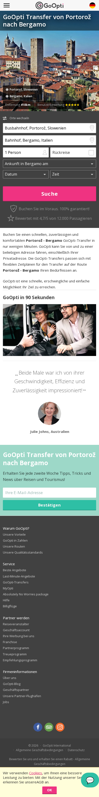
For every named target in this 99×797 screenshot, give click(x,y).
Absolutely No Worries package (26, 594)
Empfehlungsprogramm (20, 660)
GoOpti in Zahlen (15, 540)
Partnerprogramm (16, 648)
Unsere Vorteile (14, 534)
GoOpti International (57, 745)
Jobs (6, 702)
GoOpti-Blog (11, 684)
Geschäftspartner (16, 690)
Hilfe (6, 600)
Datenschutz (76, 750)
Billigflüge (10, 606)
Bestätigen (49, 505)
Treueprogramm (15, 654)
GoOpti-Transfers (16, 582)
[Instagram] (60, 727)
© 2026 (33, 745)
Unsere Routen (14, 546)
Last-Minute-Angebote (19, 576)
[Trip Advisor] (48, 727)
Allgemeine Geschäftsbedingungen (39, 750)
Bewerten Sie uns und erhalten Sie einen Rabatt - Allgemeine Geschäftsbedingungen (49, 761)
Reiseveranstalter (16, 624)
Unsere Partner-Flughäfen (22, 696)
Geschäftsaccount (16, 630)
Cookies (35, 772)
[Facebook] (37, 727)
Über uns (9, 678)
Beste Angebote (14, 570)
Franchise (10, 642)
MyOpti (8, 588)
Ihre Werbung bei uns (18, 636)
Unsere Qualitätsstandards (23, 552)
